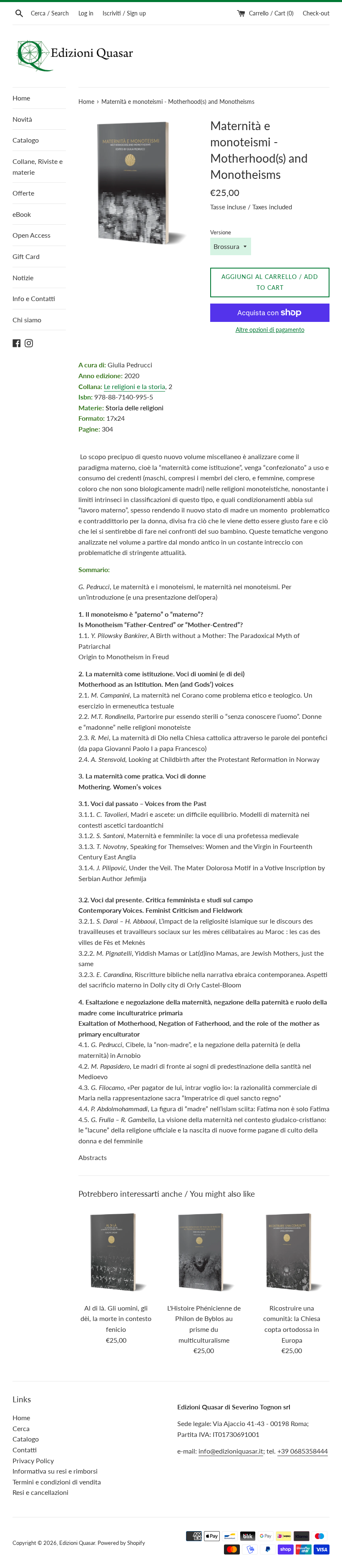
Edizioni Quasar (77, 1542)
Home (21, 98)
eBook (22, 214)
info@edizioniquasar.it (231, 1451)
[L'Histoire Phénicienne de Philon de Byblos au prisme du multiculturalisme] (204, 1252)
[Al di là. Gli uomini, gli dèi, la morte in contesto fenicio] (116, 1252)
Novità (22, 119)
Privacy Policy (33, 1460)
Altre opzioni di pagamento (270, 329)
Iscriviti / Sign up (124, 13)
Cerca (21, 1428)
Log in (85, 13)
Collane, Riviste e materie (38, 166)
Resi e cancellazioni (40, 1492)
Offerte (23, 193)
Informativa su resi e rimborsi (55, 1471)
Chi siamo (27, 320)
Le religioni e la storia (134, 386)
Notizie (23, 277)
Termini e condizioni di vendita (57, 1482)
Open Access (31, 235)
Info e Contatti (34, 298)
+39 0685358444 (302, 1451)
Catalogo (26, 140)
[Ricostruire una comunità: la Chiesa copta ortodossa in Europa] (291, 1252)
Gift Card (26, 256)
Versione (220, 232)
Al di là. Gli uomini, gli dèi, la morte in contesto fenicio (115, 1318)
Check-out (316, 13)
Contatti (25, 1450)
